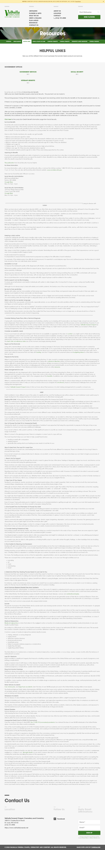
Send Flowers (89, 17)
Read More (78, 1)
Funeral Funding (94, 41)
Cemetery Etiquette (52, 41)
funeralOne (95, 847)
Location (57, 13)
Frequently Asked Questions (79, 41)
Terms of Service (93, 837)
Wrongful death (28, 752)
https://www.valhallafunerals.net (16, 828)
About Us (57, 11)
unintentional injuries (73, 594)
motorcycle (11, 687)
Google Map (9, 182)
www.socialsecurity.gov (54, 170)
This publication (9, 163)
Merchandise (17, 41)
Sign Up (89, 833)
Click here (8, 119)
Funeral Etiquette (64, 41)
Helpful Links (26, 41)
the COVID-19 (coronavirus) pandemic (43, 722)
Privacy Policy (85, 837)
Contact (57, 15)
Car (6, 687)
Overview (8, 41)
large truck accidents (25, 687)
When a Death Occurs (39, 41)
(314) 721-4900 (60, 18)
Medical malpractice (11, 623)
